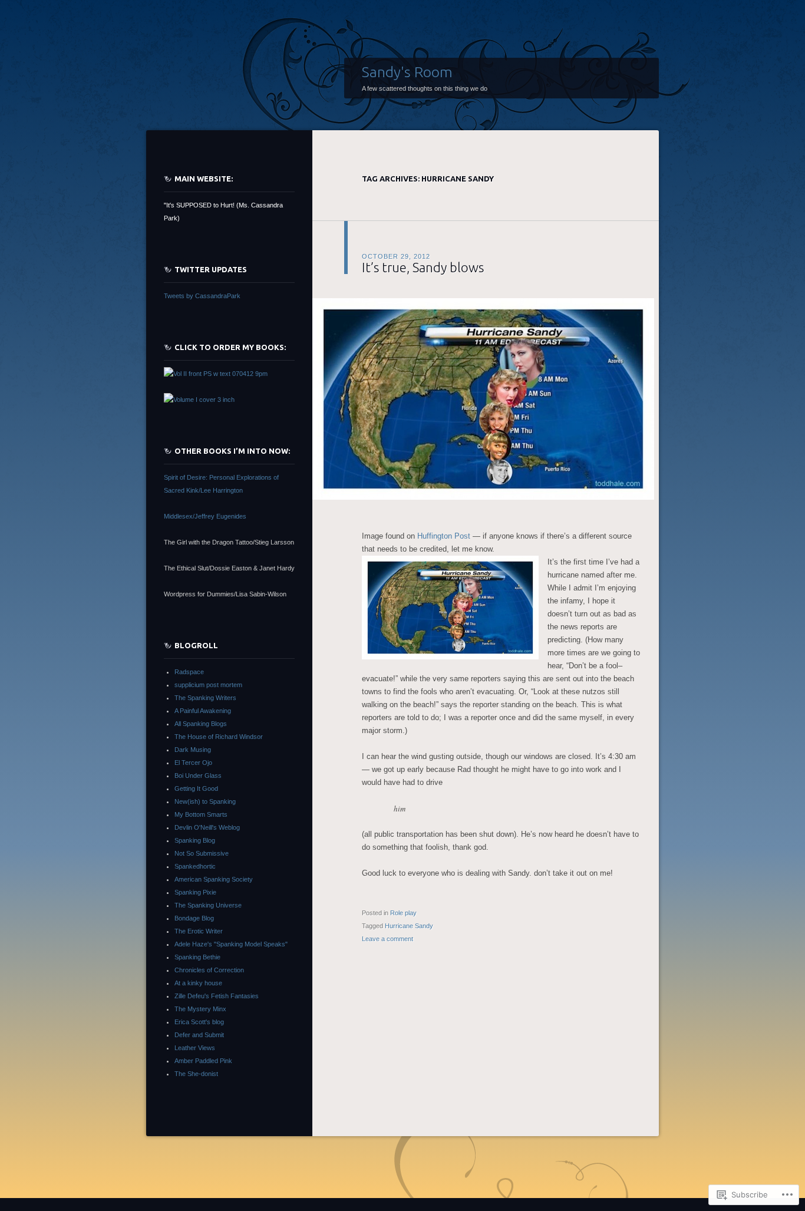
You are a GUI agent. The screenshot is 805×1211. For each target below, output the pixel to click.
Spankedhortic (195, 866)
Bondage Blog (194, 918)
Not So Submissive (201, 853)
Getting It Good (196, 788)
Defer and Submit (199, 1034)
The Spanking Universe (208, 905)
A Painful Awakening (202, 710)
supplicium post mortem (208, 684)
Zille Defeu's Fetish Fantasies (216, 995)
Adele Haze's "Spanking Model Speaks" (231, 944)
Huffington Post (443, 536)
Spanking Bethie (197, 957)
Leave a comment (387, 938)
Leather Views (194, 1047)
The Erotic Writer (198, 931)
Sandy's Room (407, 72)
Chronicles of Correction (209, 970)
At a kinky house (198, 982)
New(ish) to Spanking (205, 801)
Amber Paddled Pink (203, 1060)
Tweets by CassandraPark (202, 295)
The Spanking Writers (205, 697)
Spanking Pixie (195, 892)
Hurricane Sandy (409, 925)
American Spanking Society (213, 879)
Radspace (189, 671)
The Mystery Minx (200, 1008)
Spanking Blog (194, 840)
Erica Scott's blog (199, 1021)
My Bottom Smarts (200, 814)
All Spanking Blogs (200, 723)
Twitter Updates (210, 269)
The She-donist (196, 1073)
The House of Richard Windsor (218, 736)
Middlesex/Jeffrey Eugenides (205, 516)
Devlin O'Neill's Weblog (207, 827)
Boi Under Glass (198, 775)
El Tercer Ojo (193, 762)
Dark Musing (192, 749)
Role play (403, 912)
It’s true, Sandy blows (423, 267)
